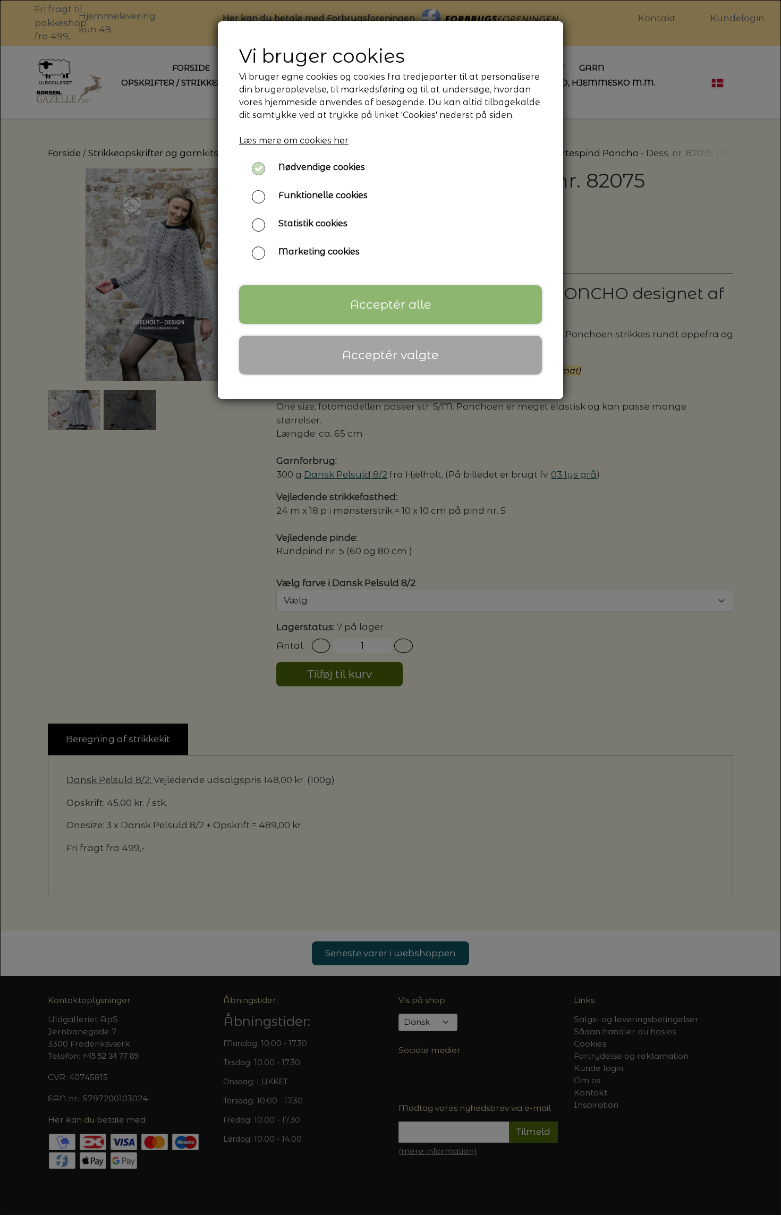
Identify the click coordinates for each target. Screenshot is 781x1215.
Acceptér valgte (390, 354)
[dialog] (390, 607)
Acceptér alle (390, 304)
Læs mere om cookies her (294, 140)
